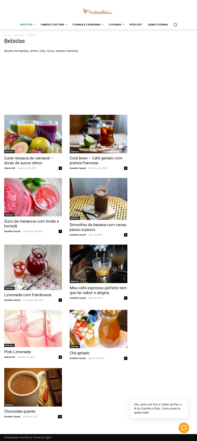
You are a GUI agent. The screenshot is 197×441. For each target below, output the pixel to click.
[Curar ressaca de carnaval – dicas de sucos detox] (33, 134)
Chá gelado (79, 353)
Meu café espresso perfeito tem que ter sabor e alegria (98, 290)
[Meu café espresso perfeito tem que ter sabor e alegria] (98, 264)
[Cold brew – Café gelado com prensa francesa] (98, 134)
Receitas (19, 35)
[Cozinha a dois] (98, 11)
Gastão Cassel (78, 168)
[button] (175, 24)
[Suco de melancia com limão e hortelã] (33, 197)
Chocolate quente (19, 411)
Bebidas (9, 151)
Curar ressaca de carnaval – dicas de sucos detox (29, 160)
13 (60, 416)
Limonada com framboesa (27, 295)
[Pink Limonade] (33, 328)
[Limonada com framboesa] (33, 267)
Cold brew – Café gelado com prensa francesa (96, 160)
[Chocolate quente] (33, 387)
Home (7, 35)
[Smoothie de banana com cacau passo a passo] (98, 199)
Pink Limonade (17, 352)
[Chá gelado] (98, 329)
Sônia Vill (9, 168)
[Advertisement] (98, 84)
